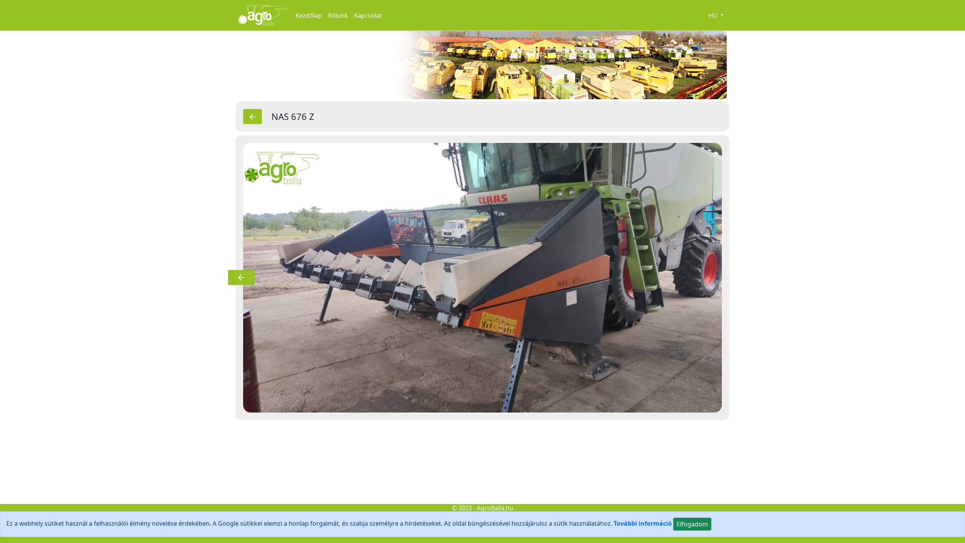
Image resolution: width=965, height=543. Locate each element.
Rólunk (338, 15)
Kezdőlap (309, 15)
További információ (643, 523)
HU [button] (714, 15)
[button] (241, 277)
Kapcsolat (368, 15)
